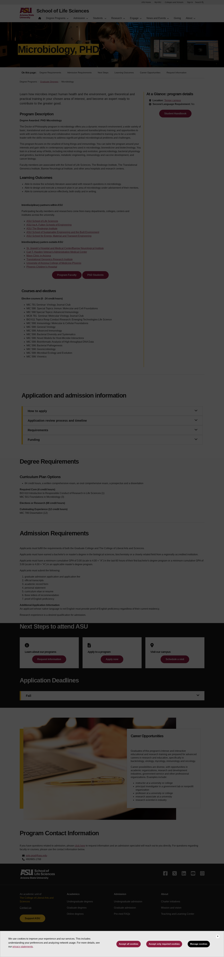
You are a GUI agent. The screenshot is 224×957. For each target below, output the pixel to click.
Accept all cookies (128, 944)
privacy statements (22, 946)
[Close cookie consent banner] (218, 936)
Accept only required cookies (164, 944)
